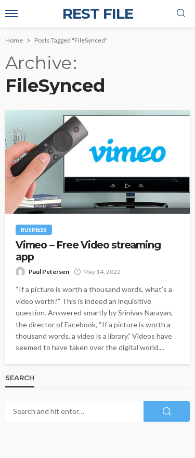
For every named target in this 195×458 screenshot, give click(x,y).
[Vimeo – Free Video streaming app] (97, 162)
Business (34, 229)
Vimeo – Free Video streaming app (88, 251)
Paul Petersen (49, 271)
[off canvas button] (11, 13)
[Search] (181, 13)
